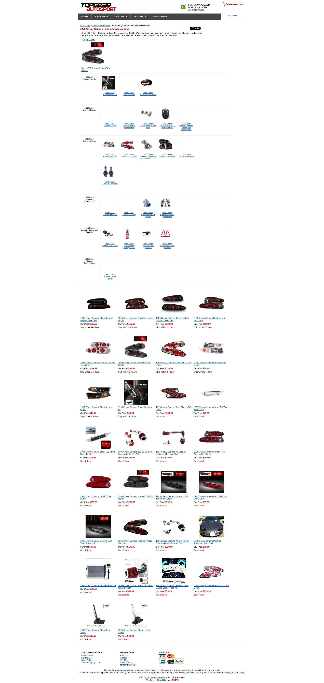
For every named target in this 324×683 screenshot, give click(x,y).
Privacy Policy (126, 662)
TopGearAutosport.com (156, 677)
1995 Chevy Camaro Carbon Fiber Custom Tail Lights (209, 453)
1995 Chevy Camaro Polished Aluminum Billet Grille (207, 542)
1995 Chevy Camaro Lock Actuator (148, 245)
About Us (124, 655)
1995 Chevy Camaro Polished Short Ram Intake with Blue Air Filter (172, 542)
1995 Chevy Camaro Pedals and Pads (148, 125)
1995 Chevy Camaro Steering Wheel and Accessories (186, 126)
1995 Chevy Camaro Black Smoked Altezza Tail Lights (96, 319)
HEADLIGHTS (101, 16)
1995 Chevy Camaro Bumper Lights (110, 156)
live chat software (196, 10)
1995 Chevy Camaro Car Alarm (110, 244)
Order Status (87, 655)
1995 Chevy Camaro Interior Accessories (129, 125)
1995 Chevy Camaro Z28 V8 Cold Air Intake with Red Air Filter (135, 453)
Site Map (124, 660)
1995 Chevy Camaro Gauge (110, 124)
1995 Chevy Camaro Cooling (129, 214)
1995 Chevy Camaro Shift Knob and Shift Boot (167, 125)
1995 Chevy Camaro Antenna (110, 94)
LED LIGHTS (140, 16)
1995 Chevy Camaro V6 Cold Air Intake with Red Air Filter (171, 453)
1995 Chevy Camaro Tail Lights (129, 155)
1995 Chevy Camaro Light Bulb (110, 183)
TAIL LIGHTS (121, 16)
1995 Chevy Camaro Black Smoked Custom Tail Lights (172, 319)
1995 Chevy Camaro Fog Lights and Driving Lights (148, 156)
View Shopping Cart (90, 662)
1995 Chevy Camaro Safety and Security (89, 230)
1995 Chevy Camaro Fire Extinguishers (129, 245)
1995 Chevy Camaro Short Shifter (110, 276)
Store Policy (86, 660)
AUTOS (84, 16)
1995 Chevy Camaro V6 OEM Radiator (98, 585)
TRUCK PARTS (160, 16)
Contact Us (86, 658)
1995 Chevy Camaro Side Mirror (148, 94)
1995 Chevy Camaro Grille (129, 94)
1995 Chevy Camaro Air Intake (110, 214)
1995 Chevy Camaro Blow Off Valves (148, 215)
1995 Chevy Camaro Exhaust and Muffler (167, 215)
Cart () (232, 16)
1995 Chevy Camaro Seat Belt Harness (167, 245)
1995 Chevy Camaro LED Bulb (186, 155)
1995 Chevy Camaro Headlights (167, 155)
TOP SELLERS (88, 40)
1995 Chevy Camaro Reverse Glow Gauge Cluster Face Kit (172, 586)
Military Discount (127, 665)
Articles (123, 658)
